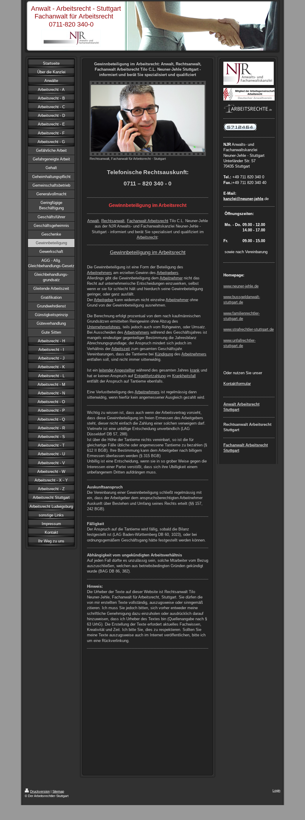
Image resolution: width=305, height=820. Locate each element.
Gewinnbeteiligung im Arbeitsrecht (148, 252)
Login (276, 790)
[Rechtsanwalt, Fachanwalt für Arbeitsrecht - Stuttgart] (148, 118)
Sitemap (58, 791)
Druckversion (40, 791)
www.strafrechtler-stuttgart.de (248, 329)
